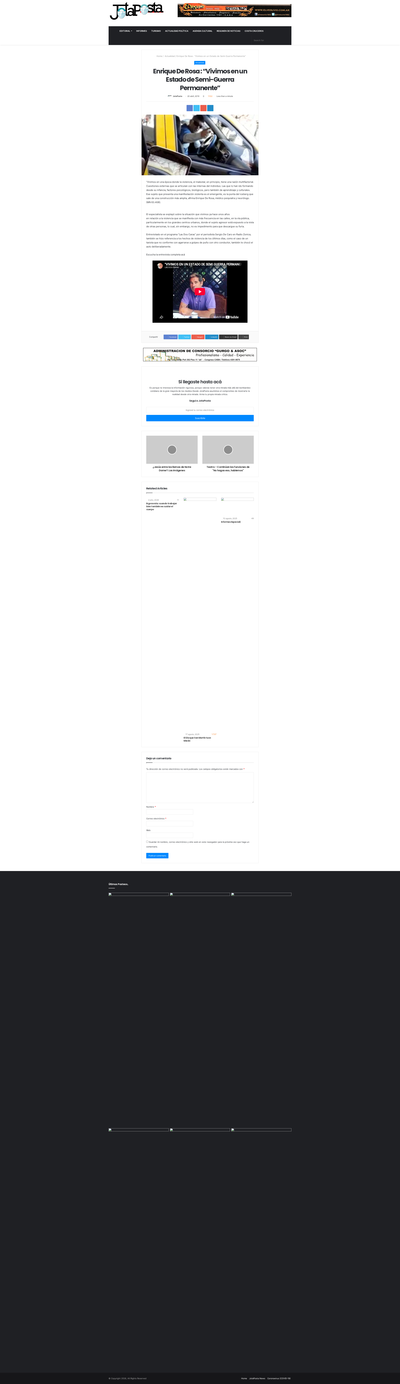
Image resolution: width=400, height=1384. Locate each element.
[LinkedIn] (229, 1378)
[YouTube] (233, 1378)
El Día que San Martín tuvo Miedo (197, 739)
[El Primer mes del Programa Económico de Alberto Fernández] (139, 1145)
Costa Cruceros (254, 31)
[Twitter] (226, 1378)
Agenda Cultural (202, 31)
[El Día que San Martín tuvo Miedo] (200, 615)
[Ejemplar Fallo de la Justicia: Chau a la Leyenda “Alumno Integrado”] (200, 910)
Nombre (151, 807)
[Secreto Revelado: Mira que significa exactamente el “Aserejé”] (139, 1010)
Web (148, 830)
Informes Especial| (230, 521)
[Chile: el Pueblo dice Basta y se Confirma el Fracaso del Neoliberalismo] (200, 1145)
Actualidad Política (176, 31)
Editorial (125, 31)
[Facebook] (222, 1378)
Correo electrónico (156, 818)
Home (159, 56)
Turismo (156, 31)
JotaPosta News (257, 1378)
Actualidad (169, 56)
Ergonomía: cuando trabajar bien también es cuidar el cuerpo (161, 506)
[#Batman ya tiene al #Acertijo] (261, 1245)
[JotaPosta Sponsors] (234, 10)
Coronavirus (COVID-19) (279, 1378)
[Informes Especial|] (237, 507)
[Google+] (218, 1378)
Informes (141, 31)
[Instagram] (237, 1378)
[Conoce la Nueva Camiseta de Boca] (261, 910)
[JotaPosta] (136, 11)
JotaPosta (177, 96)
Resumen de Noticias (228, 31)
